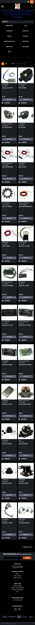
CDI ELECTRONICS (22, 84)
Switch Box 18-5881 (7, 364)
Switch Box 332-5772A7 (25, 325)
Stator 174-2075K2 (7, 206)
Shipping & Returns (17, 577)
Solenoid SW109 (23, 443)
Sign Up (19, 575)
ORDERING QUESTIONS (17, 589)
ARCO (20, 440)
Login (15, 575)
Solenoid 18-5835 (6, 483)
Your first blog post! (17, 600)
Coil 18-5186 (22, 127)
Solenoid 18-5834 (6, 443)
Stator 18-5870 (6, 246)
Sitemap (14, 623)
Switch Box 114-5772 (7, 325)
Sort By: (13, 63)
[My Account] (28, 1)
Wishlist (17, 573)
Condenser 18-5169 (7, 88)
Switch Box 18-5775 (7, 404)
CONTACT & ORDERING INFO (17, 587)
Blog (17, 591)
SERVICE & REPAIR (17, 585)
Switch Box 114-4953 (24, 246)
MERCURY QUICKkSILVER (7, 124)
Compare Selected (27, 547)
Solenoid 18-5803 (23, 483)
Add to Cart (9, 99)
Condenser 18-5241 (7, 523)
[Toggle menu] (2, 6)
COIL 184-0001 (22, 88)
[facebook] (16, 609)
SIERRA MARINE (5, 84)
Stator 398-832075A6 (7, 167)
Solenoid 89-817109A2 (25, 404)
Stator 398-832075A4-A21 (25, 206)
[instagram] (19, 609)
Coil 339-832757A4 (7, 127)
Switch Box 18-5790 (24, 285)
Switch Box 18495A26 (7, 285)
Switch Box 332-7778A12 (25, 364)
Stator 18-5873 (22, 167)
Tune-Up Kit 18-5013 (24, 523)
